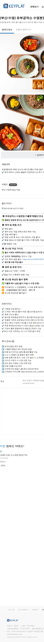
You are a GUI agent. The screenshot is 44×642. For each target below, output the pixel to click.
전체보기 (34, 6)
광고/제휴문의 (23, 610)
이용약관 (35, 610)
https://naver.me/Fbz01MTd (33, 259)
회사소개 (11, 610)
